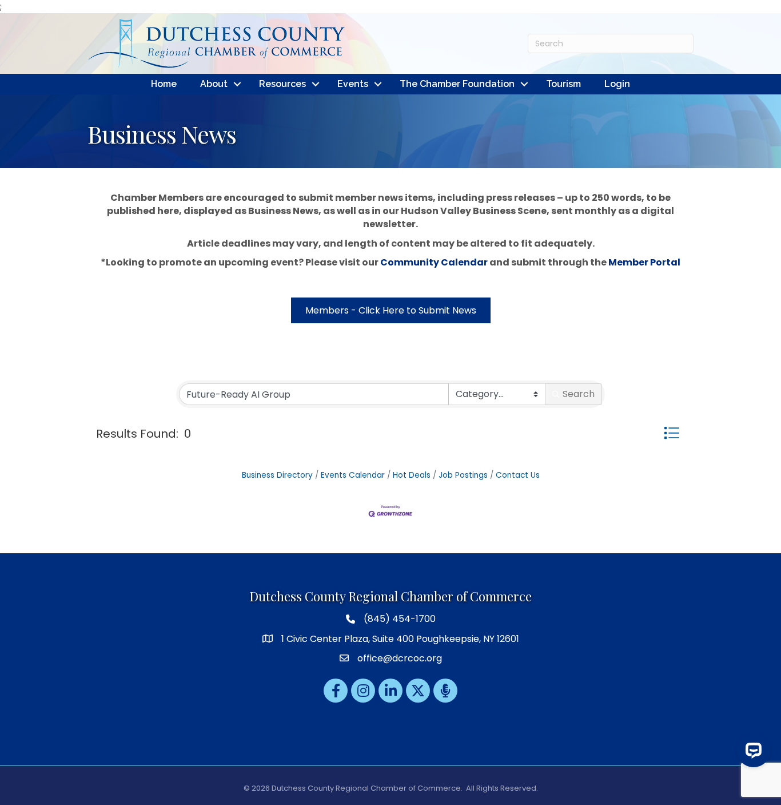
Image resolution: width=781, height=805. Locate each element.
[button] (671, 433)
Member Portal (644, 262)
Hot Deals (412, 475)
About (214, 83)
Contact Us (518, 475)
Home (164, 83)
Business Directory (277, 475)
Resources (282, 83)
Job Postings (463, 475)
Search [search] (579, 393)
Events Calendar (353, 475)
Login (617, 83)
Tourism (563, 83)
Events (352, 83)
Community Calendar (434, 262)
